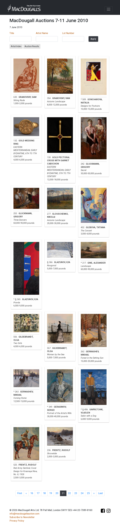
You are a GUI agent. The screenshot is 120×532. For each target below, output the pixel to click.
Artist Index (16, 46)
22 (69, 493)
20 (57, 493)
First (19, 493)
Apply (93, 39)
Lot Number (68, 33)
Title (12, 33)
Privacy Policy (17, 520)
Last (100, 493)
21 (63, 493)
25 (88, 493)
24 (82, 493)
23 (75, 493)
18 (44, 493)
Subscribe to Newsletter (22, 517)
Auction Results (32, 46)
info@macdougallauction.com (24, 513)
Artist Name (42, 33)
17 (38, 493)
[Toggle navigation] (108, 9)
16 (31, 493)
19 (50, 493)
